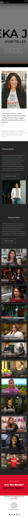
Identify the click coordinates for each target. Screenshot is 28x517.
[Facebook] (12, 515)
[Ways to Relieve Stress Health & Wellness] (14, 358)
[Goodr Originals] (14, 450)
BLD (15, 498)
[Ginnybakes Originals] (14, 265)
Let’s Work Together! (14, 487)
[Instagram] (19, 515)
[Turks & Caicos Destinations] (14, 395)
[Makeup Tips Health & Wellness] (14, 339)
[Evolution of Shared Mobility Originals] (14, 302)
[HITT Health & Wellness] (14, 376)
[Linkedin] (14, 515)
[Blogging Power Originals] (14, 432)
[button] (9, 51)
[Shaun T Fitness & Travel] (14, 469)
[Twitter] (9, 515)
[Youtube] (16, 515)
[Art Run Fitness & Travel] (14, 320)
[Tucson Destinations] (14, 283)
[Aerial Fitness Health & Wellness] (14, 413)
